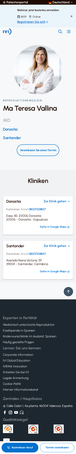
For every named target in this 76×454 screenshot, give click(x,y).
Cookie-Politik (12, 384)
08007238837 (37, 209)
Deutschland (61, 2)
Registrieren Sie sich (31, 22)
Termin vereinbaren (57, 447)
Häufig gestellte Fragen (18, 342)
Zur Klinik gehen (55, 201)
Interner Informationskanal (20, 389)
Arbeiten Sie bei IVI (16, 372)
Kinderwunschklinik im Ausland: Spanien (29, 336)
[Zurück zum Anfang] (68, 291)
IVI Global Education (16, 360)
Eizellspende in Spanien (19, 330)
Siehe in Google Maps (53, 226)
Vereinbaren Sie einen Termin (38, 150)
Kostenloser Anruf (22, 447)
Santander (12, 138)
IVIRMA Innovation (15, 366)
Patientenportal (17, 2)
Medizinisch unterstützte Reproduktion (28, 325)
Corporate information (18, 355)
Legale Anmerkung (15, 378)
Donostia (10, 129)
